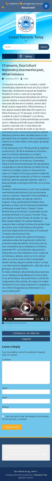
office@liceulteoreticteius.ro (34, 4)
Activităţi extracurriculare (16, 323)
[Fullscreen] (46, 319)
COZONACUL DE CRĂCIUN (26, 333)
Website (5, 407)
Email (5, 397)
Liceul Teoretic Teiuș (26, 37)
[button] (26, 308)
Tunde (25, 78)
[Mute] (42, 319)
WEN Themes (27, 477)
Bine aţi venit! (28, 7)
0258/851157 (14, 4)
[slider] (24, 319)
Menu (28, 56)
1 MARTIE (26, 339)
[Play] (5, 319)
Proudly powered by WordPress (18, 475)
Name (5, 388)
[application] (26, 308)
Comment (7, 359)
